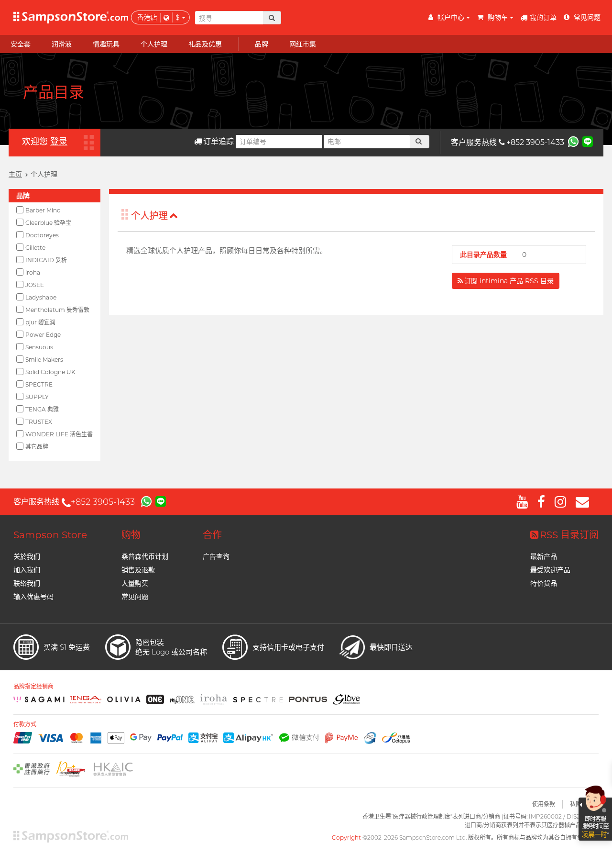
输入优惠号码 (33, 596)
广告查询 (216, 556)
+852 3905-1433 (535, 142)
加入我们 (26, 570)
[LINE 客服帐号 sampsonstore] (587, 141)
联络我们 (26, 583)
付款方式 (24, 724)
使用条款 (543, 804)
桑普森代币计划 (144, 556)
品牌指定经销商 (33, 686)
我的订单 (543, 17)
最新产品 (543, 556)
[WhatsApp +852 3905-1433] (573, 141)
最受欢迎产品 (550, 570)
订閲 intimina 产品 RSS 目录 (509, 281)
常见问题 (134, 596)
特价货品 (543, 583)
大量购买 (134, 583)
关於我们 (26, 556)
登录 (58, 141)
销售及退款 (138, 570)
